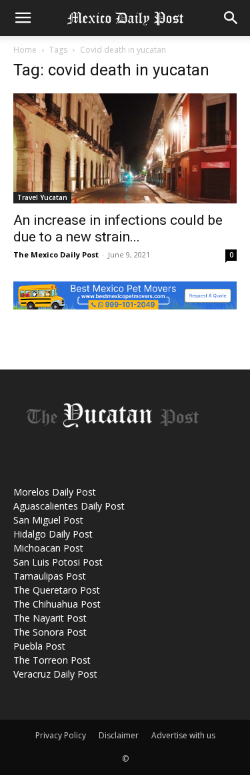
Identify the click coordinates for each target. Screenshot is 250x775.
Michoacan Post (48, 548)
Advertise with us (183, 735)
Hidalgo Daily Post (53, 534)
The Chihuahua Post (57, 604)
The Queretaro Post (56, 590)
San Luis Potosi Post (58, 562)
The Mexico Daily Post (56, 254)
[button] (22, 18)
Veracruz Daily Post (55, 674)
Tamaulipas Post (49, 576)
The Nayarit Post (50, 618)
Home (25, 49)
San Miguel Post (48, 520)
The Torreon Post (52, 660)
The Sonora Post (50, 632)
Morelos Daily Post (54, 492)
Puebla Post (39, 646)
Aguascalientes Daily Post (69, 506)
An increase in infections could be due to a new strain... (118, 228)
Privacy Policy (60, 735)
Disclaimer (119, 735)
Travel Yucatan (42, 197)
